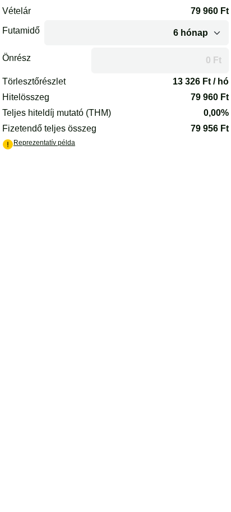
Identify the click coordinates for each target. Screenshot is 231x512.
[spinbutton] (160, 60)
